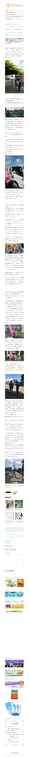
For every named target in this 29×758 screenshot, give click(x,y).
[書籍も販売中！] (14, 681)
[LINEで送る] (14, 492)
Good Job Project (10, 14)
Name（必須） (8, 545)
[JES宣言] (14, 733)
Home (7, 10)
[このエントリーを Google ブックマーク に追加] (16, 492)
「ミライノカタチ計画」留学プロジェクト (14, 16)
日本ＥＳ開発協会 (9, 12)
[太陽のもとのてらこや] (14, 579)
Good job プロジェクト (13, 24)
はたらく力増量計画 (14, 29)
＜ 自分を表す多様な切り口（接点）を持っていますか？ (14, 534)
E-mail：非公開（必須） (11, 549)
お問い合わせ (8, 18)
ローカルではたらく (11, 32)
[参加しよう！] (14, 604)
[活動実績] (14, 660)
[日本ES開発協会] (14, 4)
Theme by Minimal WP (20, 755)
